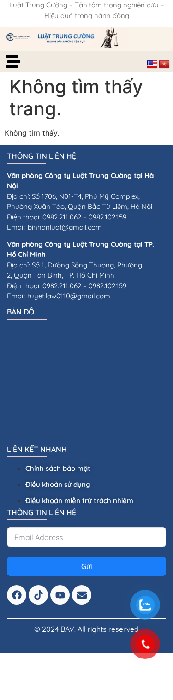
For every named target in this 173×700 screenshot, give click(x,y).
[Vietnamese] (164, 64)
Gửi (86, 566)
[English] (152, 64)
